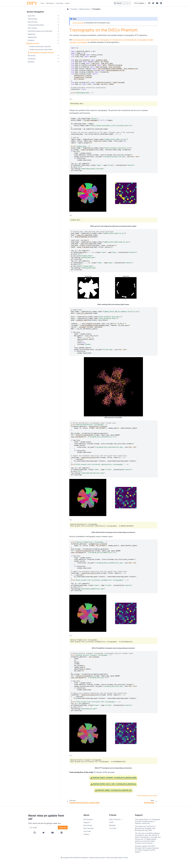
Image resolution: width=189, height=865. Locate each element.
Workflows (31, 62)
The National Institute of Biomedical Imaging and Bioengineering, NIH (145, 828)
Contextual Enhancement (36, 25)
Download (87, 825)
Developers (88, 819)
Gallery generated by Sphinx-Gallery (147, 795)
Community (59, 3)
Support (87, 822)
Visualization (32, 59)
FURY (111, 822)
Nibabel (112, 825)
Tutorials (87, 831)
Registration (31, 34)
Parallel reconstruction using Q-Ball (40, 49)
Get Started (88, 828)
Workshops (49, 3)
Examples (74, 9)
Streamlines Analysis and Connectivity (40, 31)
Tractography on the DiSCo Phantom (41, 52)
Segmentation (32, 37)
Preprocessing (32, 19)
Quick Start (31, 16)
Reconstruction (32, 22)
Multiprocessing (33, 43)
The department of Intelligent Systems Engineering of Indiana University (147, 821)
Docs (42, 3)
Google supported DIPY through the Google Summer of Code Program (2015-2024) (147, 849)
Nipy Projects (115, 819)
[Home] (68, 9)
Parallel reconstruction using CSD (40, 46)
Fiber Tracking (32, 28)
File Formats (31, 55)
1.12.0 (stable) (139, 3)
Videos (86, 834)
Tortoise (113, 828)
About (67, 3)
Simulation (31, 40)
